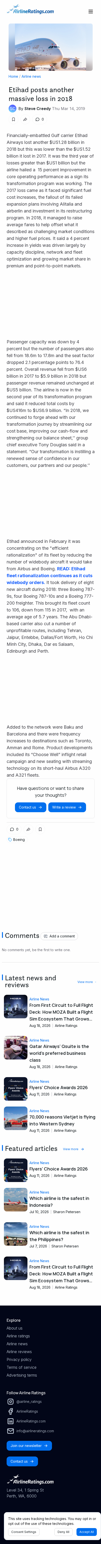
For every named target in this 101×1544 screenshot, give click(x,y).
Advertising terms (22, 1375)
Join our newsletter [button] (26, 1446)
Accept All (86, 1532)
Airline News (39, 999)
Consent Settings (23, 1532)
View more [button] (85, 982)
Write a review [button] (64, 807)
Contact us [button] (27, 807)
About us (15, 1328)
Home (13, 76)
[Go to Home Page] (30, 11)
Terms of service (22, 1367)
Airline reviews (19, 1351)
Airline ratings (18, 1335)
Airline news (31, 76)
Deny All (63, 1532)
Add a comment (62, 936)
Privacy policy (19, 1359)
